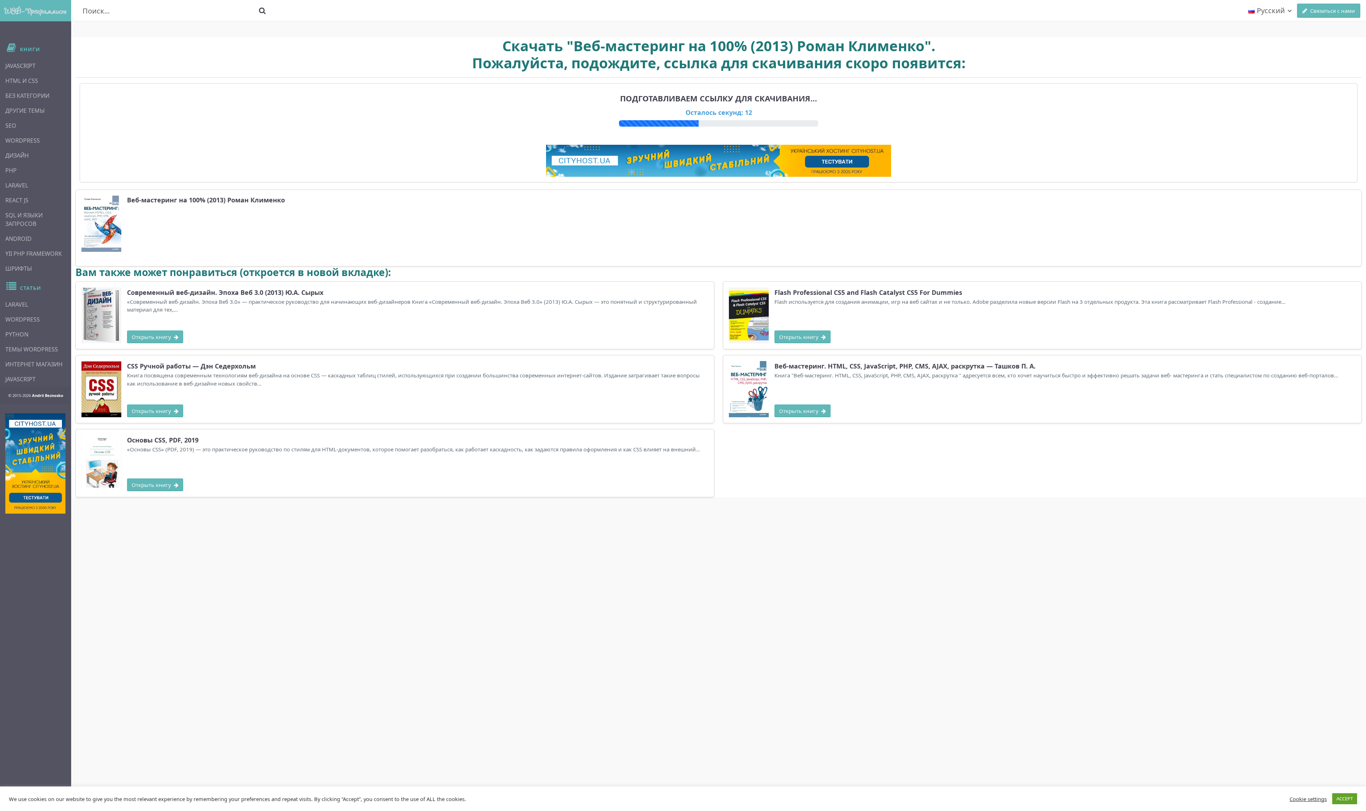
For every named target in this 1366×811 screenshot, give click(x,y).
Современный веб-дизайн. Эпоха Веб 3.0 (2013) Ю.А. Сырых (225, 292)
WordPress (22, 140)
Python (16, 334)
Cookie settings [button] (1308, 799)
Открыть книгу (151, 336)
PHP (11, 170)
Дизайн (17, 155)
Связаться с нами (1332, 10)
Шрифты (18, 268)
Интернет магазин (34, 364)
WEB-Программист (36, 10)
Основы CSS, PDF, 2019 (162, 440)
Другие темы (25, 111)
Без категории (27, 96)
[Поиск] (262, 10)
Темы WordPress (31, 349)
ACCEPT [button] (1344, 798)
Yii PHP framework (33, 254)
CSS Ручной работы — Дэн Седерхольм (191, 366)
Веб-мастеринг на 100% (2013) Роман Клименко (206, 200)
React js (16, 200)
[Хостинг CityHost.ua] (35, 463)
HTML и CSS (21, 81)
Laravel (16, 185)
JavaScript (20, 66)
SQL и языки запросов (24, 219)
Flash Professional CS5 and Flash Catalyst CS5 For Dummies (868, 292)
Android (18, 239)
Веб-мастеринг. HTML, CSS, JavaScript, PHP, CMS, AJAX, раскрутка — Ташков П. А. (905, 366)
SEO (10, 125)
